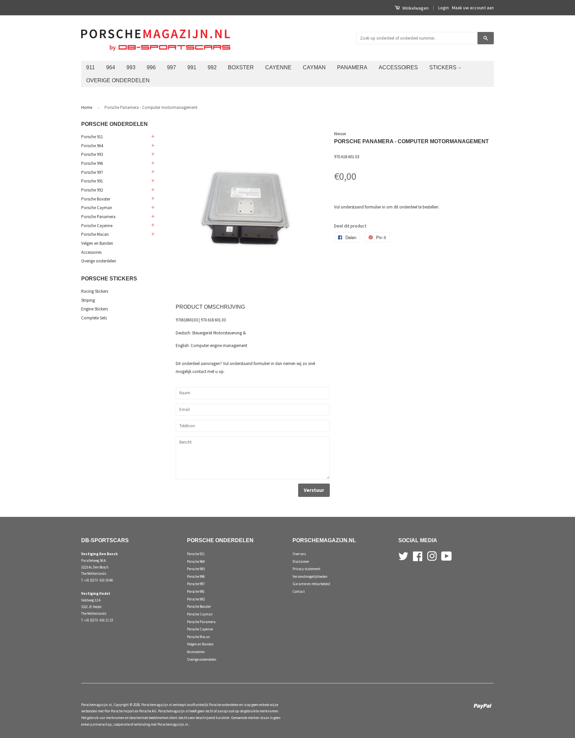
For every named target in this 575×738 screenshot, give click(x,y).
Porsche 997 (92, 172)
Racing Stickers (94, 291)
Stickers (443, 67)
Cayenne (278, 67)
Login (443, 8)
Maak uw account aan (473, 8)
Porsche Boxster (95, 199)
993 (130, 67)
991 (191, 67)
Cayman (314, 67)
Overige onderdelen (118, 80)
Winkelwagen (415, 8)
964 (110, 67)
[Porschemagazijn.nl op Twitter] (403, 555)
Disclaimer (300, 561)
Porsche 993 (92, 154)
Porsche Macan (95, 234)
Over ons (299, 554)
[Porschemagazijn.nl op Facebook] (418, 555)
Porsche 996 (92, 163)
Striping (88, 300)
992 (212, 67)
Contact (298, 591)
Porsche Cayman (96, 207)
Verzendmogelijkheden (309, 576)
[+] (152, 137)
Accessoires (398, 67)
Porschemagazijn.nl (96, 704)
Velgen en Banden (97, 243)
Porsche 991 (92, 181)
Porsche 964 (92, 146)
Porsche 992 (92, 190)
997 (171, 67)
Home (86, 107)
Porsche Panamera (98, 216)
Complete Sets (94, 318)
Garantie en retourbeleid (311, 583)
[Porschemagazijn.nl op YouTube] (446, 555)
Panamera (352, 67)
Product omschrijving (210, 307)
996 (151, 67)
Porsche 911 (92, 137)
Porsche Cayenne (96, 225)
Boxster (241, 67)
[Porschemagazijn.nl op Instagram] (432, 555)
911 (90, 67)
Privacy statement (306, 568)
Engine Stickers (94, 309)
